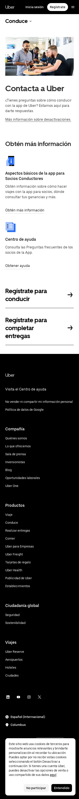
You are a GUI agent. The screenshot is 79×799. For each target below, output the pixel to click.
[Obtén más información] (10, 161)
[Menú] (73, 7)
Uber (9, 7)
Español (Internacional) (28, 717)
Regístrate (57, 7)
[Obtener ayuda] (10, 227)
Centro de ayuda (20, 239)
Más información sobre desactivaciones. (38, 119)
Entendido (61, 788)
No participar (36, 788)
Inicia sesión (34, 7)
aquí (53, 775)
